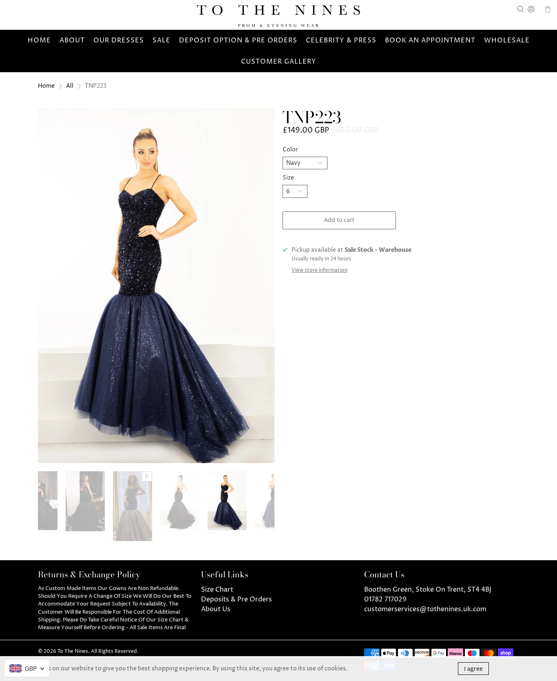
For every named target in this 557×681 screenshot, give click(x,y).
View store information (319, 270)
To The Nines (72, 651)
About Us (215, 609)
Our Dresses (118, 40)
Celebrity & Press (341, 40)
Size (288, 178)
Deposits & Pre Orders (236, 599)
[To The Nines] (278, 16)
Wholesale (507, 40)
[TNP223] (156, 285)
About (72, 40)
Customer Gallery (278, 61)
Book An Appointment (430, 40)
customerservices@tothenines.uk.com (425, 609)
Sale (161, 40)
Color (290, 149)
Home (39, 40)
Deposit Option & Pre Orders (238, 40)
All (69, 86)
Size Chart (217, 589)
